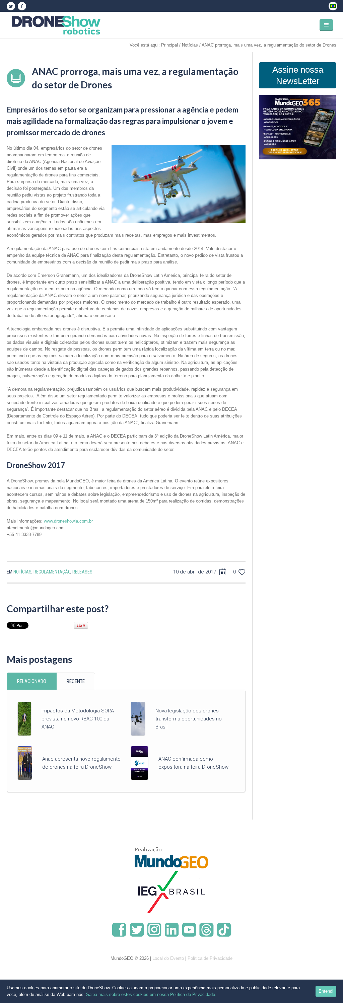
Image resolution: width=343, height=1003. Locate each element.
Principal (169, 45)
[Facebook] (21, 6)
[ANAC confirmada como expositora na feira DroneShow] (139, 762)
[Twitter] (10, 6)
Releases (82, 571)
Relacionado (31, 681)
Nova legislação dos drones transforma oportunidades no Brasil (188, 719)
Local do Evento (168, 958)
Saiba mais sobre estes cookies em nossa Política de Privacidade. (151, 994)
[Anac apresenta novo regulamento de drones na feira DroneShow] (25, 762)
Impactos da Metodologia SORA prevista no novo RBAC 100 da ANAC (78, 719)
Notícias (190, 45)
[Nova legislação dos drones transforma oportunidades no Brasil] (138, 718)
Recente (76, 681)
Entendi (326, 991)
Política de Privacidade (210, 958)
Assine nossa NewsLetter (297, 75)
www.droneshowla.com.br (68, 521)
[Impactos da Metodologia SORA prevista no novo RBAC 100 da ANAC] (24, 718)
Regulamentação (51, 571)
